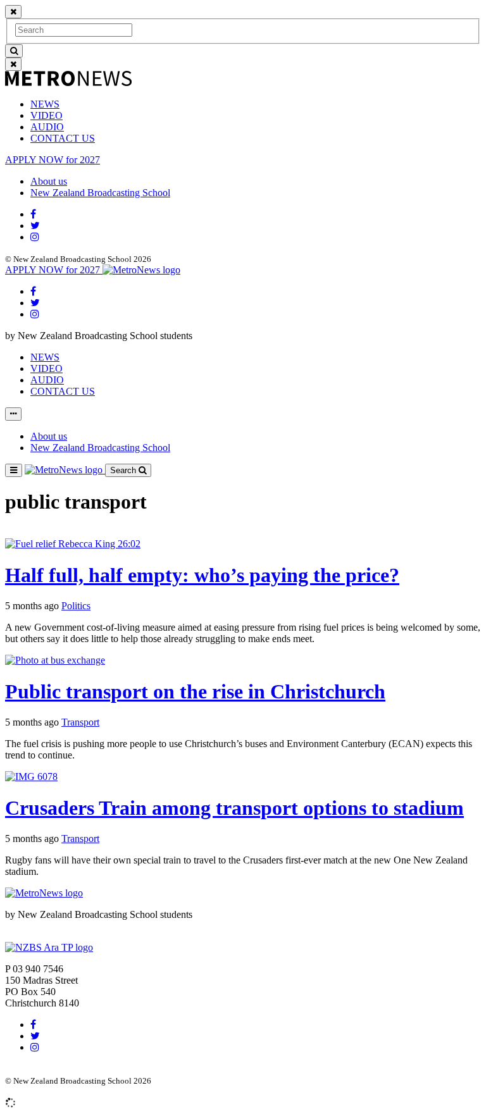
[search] (14, 51)
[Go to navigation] (13, 470)
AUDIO (47, 126)
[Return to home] (141, 269)
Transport (80, 722)
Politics (75, 605)
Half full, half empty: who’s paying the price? (202, 575)
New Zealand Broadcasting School (100, 192)
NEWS (44, 104)
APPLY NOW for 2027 (52, 159)
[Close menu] (13, 11)
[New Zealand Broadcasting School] (49, 947)
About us (48, 181)
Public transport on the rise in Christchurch (195, 691)
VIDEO (46, 115)
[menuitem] (255, 104)
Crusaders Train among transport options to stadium (234, 807)
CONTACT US (62, 138)
